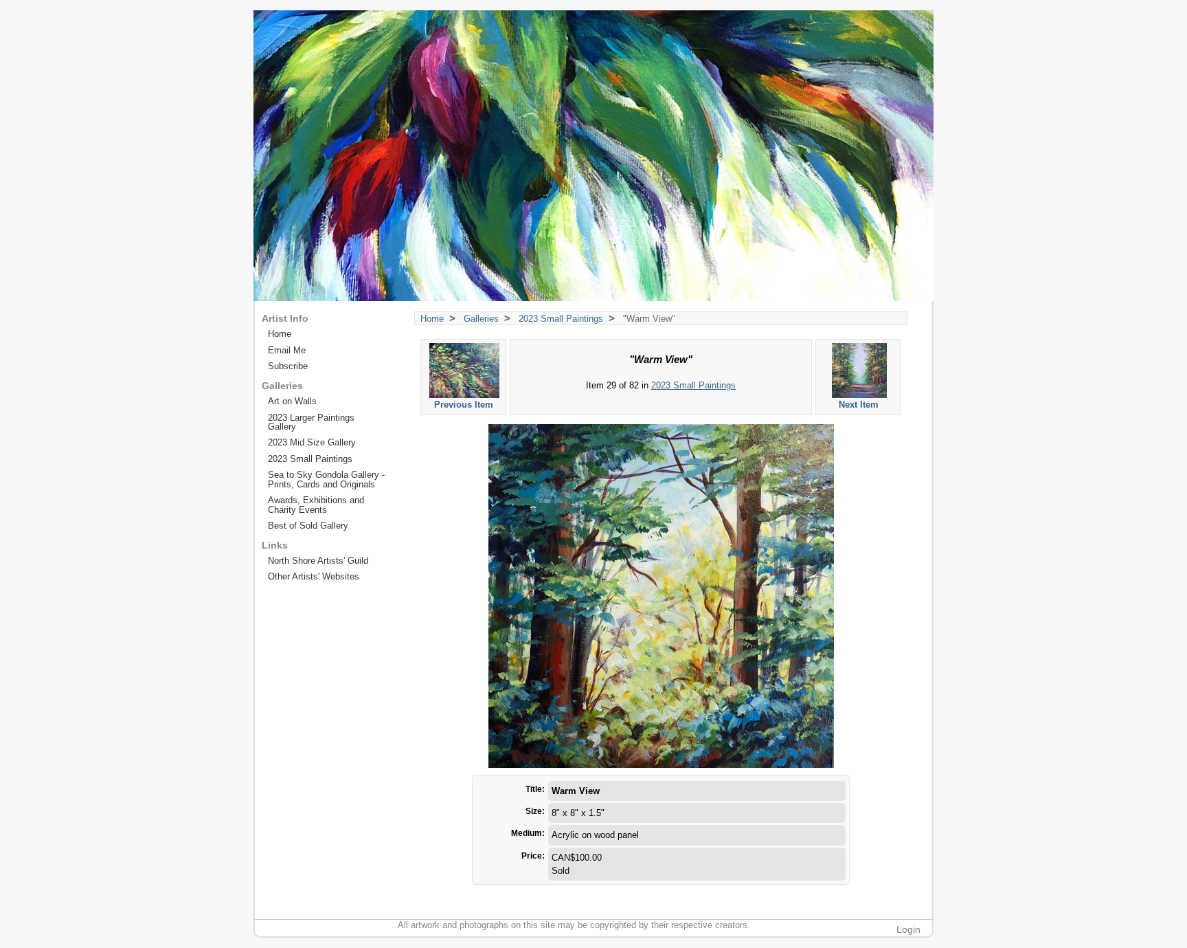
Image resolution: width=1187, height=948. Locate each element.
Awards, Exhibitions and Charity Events (316, 504)
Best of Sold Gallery (308, 525)
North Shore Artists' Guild (318, 560)
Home (432, 318)
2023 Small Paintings (561, 318)
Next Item (859, 404)
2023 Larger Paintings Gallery (311, 422)
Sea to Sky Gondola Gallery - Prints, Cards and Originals (326, 479)
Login (908, 929)
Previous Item (463, 404)
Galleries (481, 318)
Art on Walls (292, 401)
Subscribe (288, 366)
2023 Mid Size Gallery (312, 442)
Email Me (287, 350)
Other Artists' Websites (313, 576)
